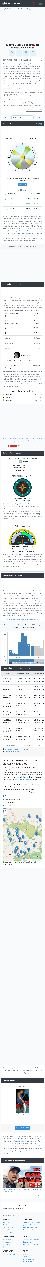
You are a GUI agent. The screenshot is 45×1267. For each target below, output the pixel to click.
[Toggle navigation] (40, 4)
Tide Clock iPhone (30, 1230)
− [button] (5, 814)
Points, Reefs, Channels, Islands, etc (17, 806)
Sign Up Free (22, 184)
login (9, 1208)
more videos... (37, 1196)
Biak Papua (22, 1086)
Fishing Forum (8, 1227)
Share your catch (23, 1128)
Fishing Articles (8, 1232)
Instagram (8, 1242)
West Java (21, 9)
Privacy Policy (27, 1261)
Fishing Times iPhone (31, 1225)
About (25, 1256)
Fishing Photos (8, 1230)
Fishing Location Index (30, 1244)
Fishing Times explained (31, 1239)
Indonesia (13, 9)
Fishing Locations (9, 1222)
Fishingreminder (14, 3)
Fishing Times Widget (10, 1254)
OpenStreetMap (31, 860)
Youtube (7, 1244)
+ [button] (5, 810)
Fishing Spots (4, 9)
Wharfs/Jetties (9, 802)
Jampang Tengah (8, 66)
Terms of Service (28, 1259)
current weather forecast (27, 233)
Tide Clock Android (31, 1227)
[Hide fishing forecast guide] (41, 60)
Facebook (8, 1239)
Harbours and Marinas (12, 799)
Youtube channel (20, 1141)
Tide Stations (7, 1225)
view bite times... (16, 88)
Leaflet (23, 860)
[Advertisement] (22, 26)
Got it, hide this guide (34, 110)
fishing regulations (26, 779)
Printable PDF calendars (13, 751)
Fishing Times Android (32, 1222)
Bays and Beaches (11, 796)
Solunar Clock (27, 1242)
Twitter (6, 1247)
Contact (25, 1254)
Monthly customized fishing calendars (16, 749)
